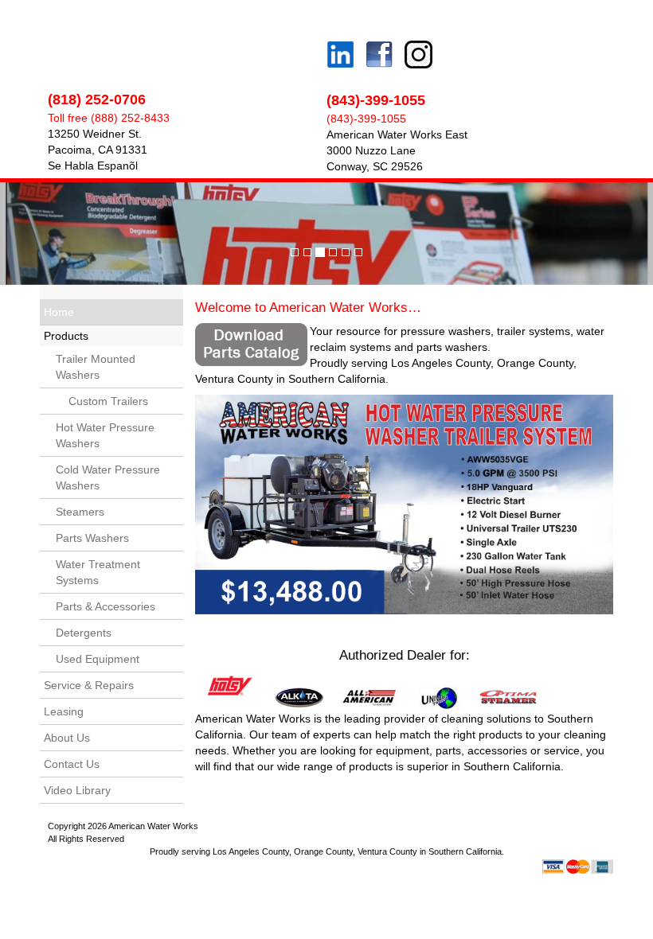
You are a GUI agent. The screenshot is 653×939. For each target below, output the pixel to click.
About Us (67, 737)
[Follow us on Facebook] (375, 56)
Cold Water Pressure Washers (108, 477)
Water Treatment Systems (98, 572)
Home (59, 312)
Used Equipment (97, 659)
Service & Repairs (89, 685)
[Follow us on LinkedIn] (340, 34)
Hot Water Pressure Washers (105, 435)
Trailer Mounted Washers (95, 367)
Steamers (80, 511)
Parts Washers (92, 538)
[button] (49, 233)
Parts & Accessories (105, 606)
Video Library (77, 790)
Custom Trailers (102, 401)
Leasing (64, 711)
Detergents (83, 632)
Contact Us (72, 764)
